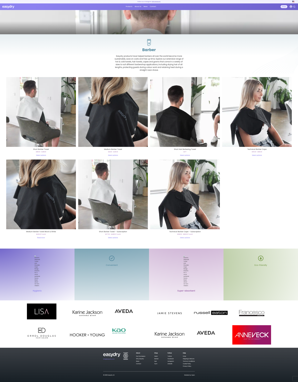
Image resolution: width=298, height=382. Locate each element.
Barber (156, 358)
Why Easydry (140, 358)
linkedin (170, 363)
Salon (156, 356)
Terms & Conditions (189, 361)
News (146, 6)
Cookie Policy (187, 363)
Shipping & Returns (188, 358)
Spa (155, 361)
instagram (171, 361)
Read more (41, 237)
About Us (138, 6)
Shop (284, 6)
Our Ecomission (140, 356)
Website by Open (189, 375)
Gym (155, 363)
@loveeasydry (156, 1)
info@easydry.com (109, 359)
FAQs (184, 356)
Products (129, 6)
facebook (171, 358)
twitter (170, 356)
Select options (41, 155)
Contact (153, 6)
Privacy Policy (187, 366)
